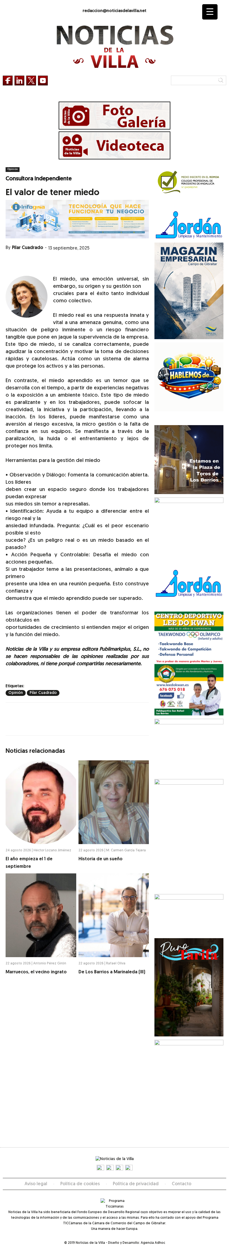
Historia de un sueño (100, 859)
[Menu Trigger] (210, 12)
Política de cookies (80, 1184)
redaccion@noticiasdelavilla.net (114, 11)
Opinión (12, 169)
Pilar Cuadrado (27, 248)
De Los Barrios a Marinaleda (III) (111, 972)
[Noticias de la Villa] (114, 46)
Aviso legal (36, 1184)
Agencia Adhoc (153, 1243)
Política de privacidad (136, 1184)
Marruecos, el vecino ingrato (36, 972)
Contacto (181, 1184)
